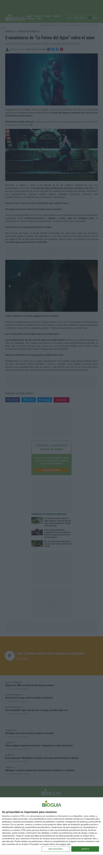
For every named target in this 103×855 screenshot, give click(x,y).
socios (27, 816)
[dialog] (51, 826)
